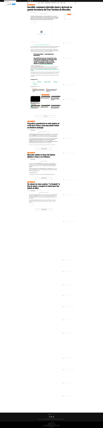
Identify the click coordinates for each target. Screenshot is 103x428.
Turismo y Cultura (53, 2)
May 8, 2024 (42, 65)
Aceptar (14, 4)
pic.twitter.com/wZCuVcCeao (46, 63)
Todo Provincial (33, 130)
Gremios (61, 2)
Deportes (58, 2)
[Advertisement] (69, 35)
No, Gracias (9, 4)
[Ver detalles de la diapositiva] (69, 48)
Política (39, 2)
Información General (47, 2)
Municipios (42, 2)
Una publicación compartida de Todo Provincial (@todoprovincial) (41, 44)
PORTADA (38, 86)
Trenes (64, 2)
